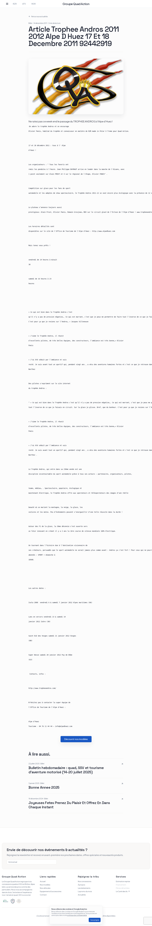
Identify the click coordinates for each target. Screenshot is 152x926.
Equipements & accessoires (50, 891)
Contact (43, 895)
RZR (15, 3)
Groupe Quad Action (76, 4)
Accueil (42, 881)
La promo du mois (85, 891)
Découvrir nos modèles (76, 739)
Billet (30, 23)
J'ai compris (94, 920)
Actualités (82, 895)
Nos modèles (45, 885)
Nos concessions (84, 881)
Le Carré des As (122, 891)
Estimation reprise (123, 881)
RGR (33, 3)
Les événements (84, 888)
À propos (81, 885)
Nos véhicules (45, 888)
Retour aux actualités (39, 16)
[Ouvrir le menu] (7, 3)
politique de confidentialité (77, 915)
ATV (24, 3)
